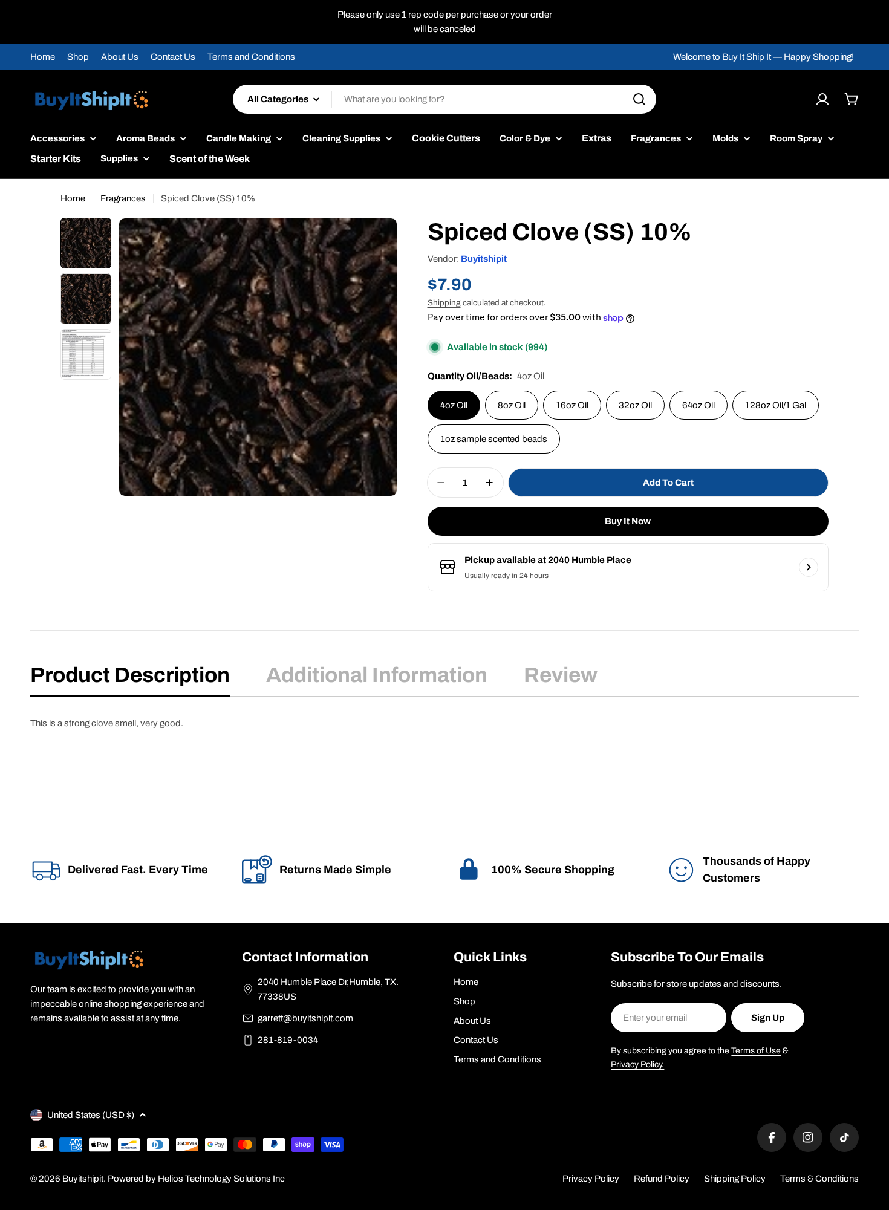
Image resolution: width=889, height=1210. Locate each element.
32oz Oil (635, 405)
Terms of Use (756, 1050)
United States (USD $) (90, 1115)
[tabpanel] (444, 723)
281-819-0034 (288, 1040)
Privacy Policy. (637, 1064)
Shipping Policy (735, 1178)
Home (42, 57)
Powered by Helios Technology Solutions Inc (196, 1178)
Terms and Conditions (251, 57)
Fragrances (123, 198)
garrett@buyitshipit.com (305, 1018)
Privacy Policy (590, 1178)
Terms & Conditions (819, 1178)
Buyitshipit (484, 259)
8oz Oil (512, 405)
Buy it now (628, 521)
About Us (119, 57)
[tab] (130, 679)
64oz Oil (698, 405)
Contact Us (173, 57)
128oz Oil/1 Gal (775, 405)
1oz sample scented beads (493, 439)
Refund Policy (661, 1178)
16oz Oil (572, 405)
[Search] (639, 99)
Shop (78, 57)
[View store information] (808, 567)
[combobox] (444, 99)
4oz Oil (453, 405)
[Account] (822, 99)
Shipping (444, 302)
